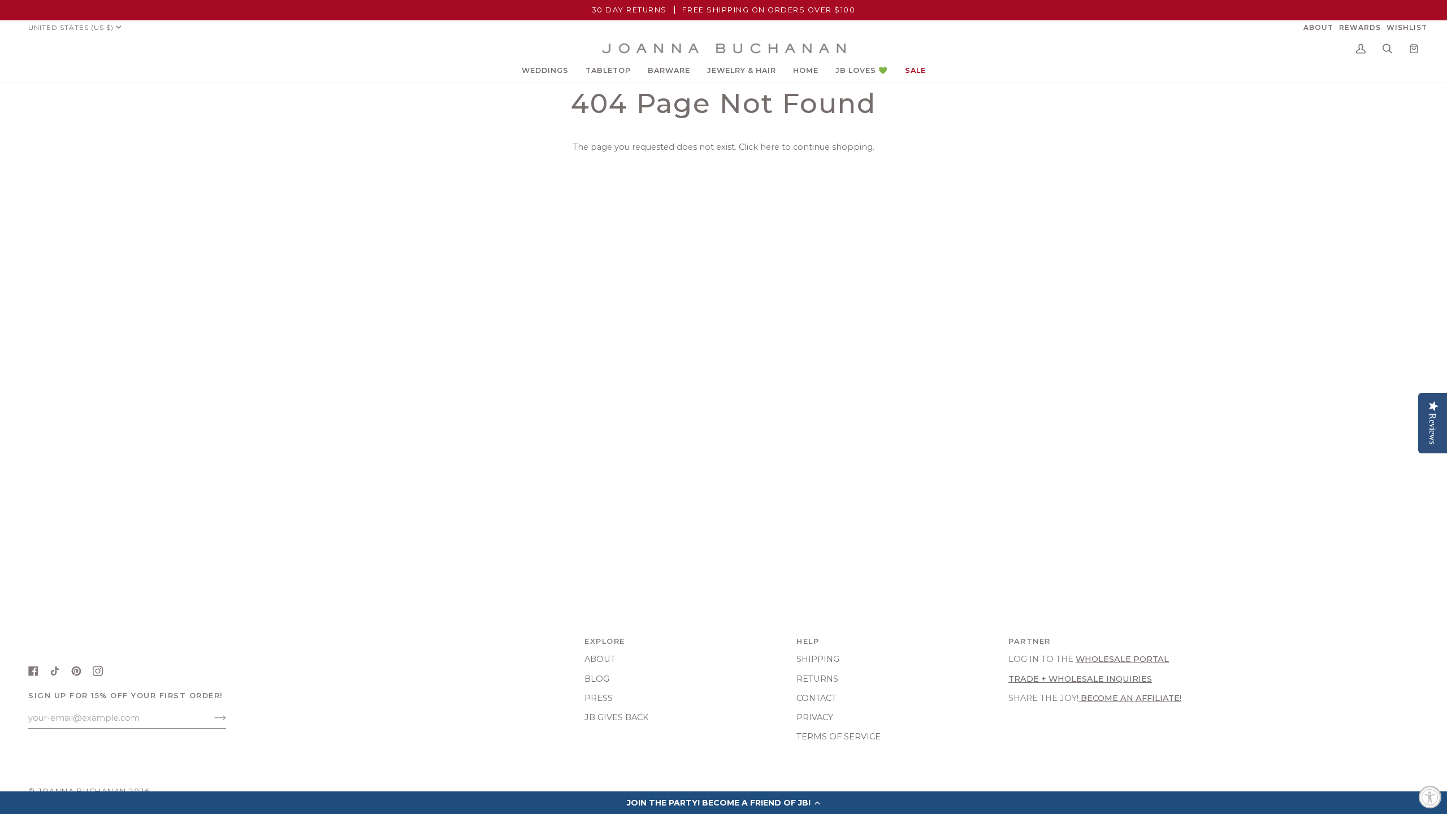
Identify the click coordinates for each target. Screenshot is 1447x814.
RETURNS (817, 679)
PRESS (598, 698)
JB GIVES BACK (616, 717)
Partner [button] (1029, 641)
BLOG (596, 679)
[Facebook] (33, 671)
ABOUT (600, 659)
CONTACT (816, 698)
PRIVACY (814, 717)
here (769, 147)
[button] (545, 70)
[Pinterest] (76, 671)
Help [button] (807, 641)
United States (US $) (71, 27)
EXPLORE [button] (604, 641)
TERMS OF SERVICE (838, 736)
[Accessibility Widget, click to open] (1430, 797)
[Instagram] (98, 671)
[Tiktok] (55, 671)
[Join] (211, 718)
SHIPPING (817, 659)
